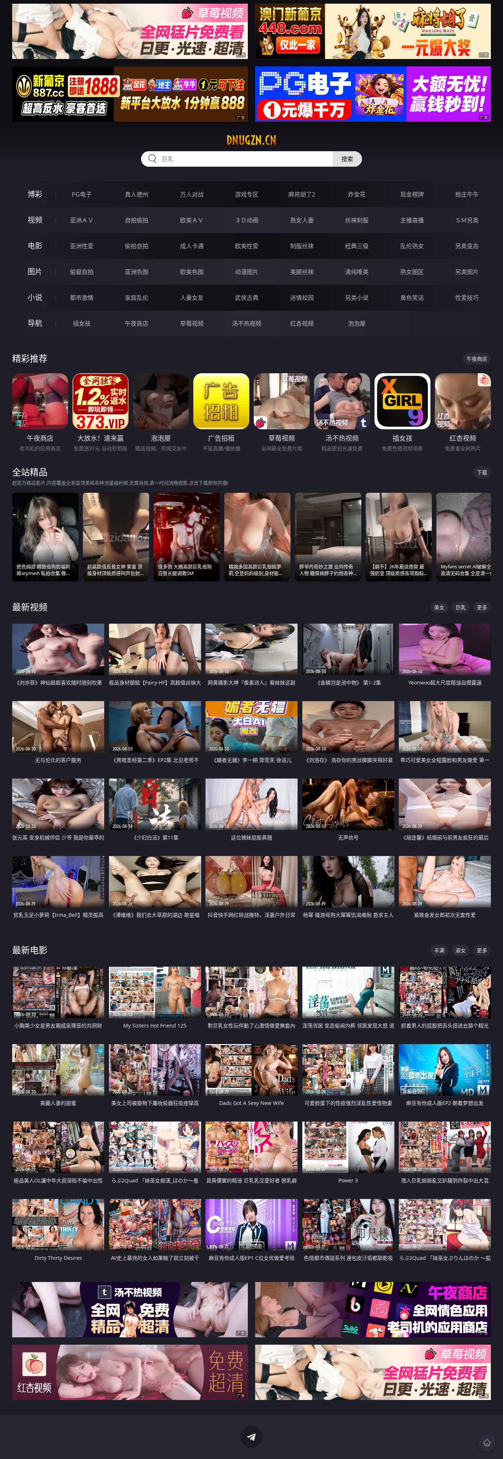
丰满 (439, 950)
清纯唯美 (357, 272)
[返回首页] (487, 1443)
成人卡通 (192, 246)
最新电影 (30, 950)
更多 (482, 607)
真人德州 (136, 194)
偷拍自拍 (136, 246)
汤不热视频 (246, 323)
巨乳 (460, 607)
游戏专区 (246, 194)
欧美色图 (192, 272)
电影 (35, 246)
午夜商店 (136, 323)
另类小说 (357, 298)
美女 (439, 607)
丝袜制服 (357, 220)
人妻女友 (192, 298)
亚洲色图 (136, 272)
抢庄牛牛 (467, 194)
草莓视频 (192, 323)
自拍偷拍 (136, 220)
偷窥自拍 (82, 272)
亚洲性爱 (82, 246)
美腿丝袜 (302, 272)
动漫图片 (246, 272)
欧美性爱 (246, 246)
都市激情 (82, 298)
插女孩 (82, 323)
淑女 (460, 950)
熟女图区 (412, 272)
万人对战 (192, 194)
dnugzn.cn (251, 140)
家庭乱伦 (136, 298)
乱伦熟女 (412, 246)
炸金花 (357, 194)
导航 (35, 323)
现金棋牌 (412, 194)
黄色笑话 (412, 298)
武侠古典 (246, 298)
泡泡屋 (357, 323)
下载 (482, 472)
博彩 (35, 194)
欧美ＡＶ (192, 220)
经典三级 (357, 246)
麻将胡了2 (301, 194)
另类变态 (467, 246)
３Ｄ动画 (246, 220)
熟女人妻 (302, 220)
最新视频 (30, 607)
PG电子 (82, 194)
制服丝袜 (302, 246)
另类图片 (467, 272)
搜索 (347, 159)
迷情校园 (302, 298)
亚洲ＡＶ (82, 220)
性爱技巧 (467, 298)
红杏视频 (302, 323)
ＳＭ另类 (467, 220)
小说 (35, 297)
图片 (35, 272)
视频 (35, 220)
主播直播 (412, 220)
